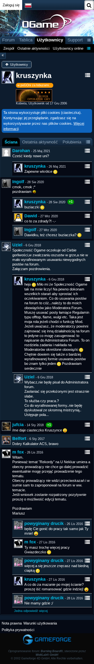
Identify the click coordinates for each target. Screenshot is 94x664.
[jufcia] (6, 426)
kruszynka (35, 166)
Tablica (26, 40)
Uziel (17, 244)
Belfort (19, 438)
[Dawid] (18, 217)
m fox (18, 452)
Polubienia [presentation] (72, 142)
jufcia (18, 424)
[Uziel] (6, 246)
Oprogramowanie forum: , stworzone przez (47, 652)
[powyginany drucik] (18, 525)
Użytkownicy (50, 40)
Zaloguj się (11, 5)
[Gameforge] (47, 635)
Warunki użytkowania (40, 623)
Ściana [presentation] (11, 142)
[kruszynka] (18, 168)
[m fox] (6, 453)
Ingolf (18, 181)
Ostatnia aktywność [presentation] (40, 142)
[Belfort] (6, 440)
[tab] (11, 142)
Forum (8, 40)
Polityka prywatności (18, 630)
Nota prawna (12, 623)
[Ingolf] (6, 183)
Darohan (21, 150)
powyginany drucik (44, 523)
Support (75, 40)
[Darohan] (6, 152)
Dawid (30, 215)
